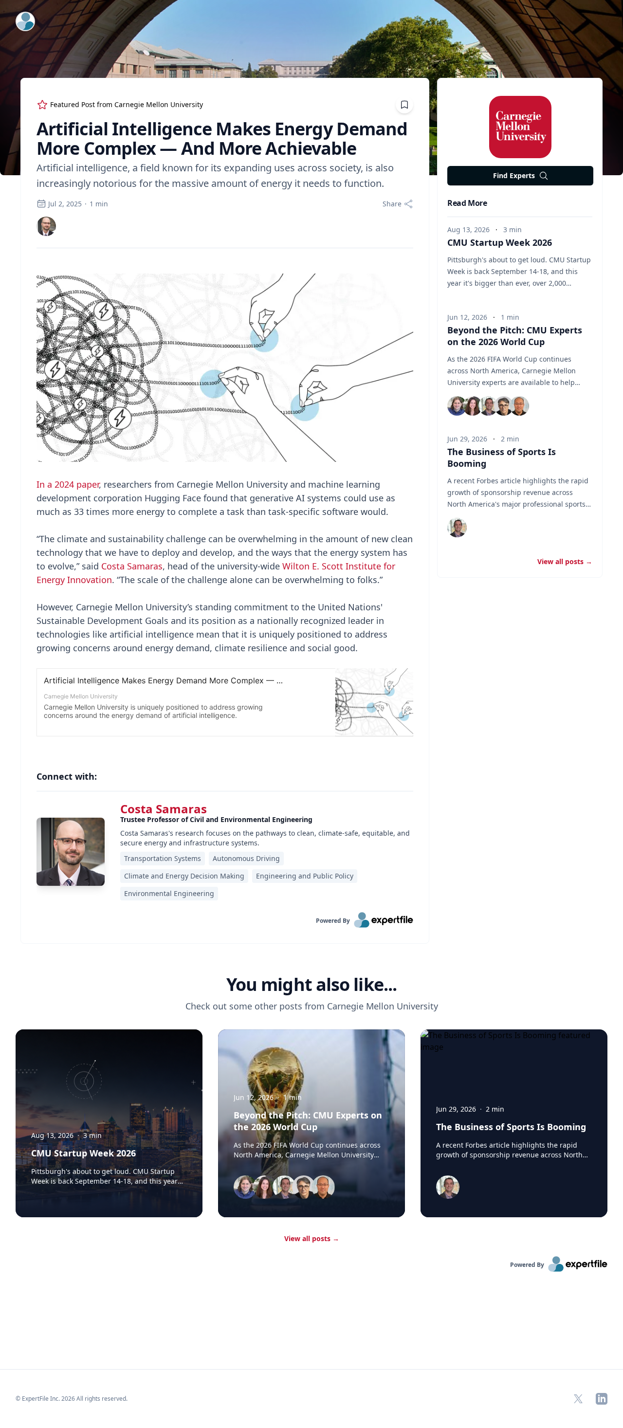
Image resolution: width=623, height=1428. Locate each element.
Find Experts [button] (514, 175)
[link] (46, 226)
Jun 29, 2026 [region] (467, 438)
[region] (225, 505)
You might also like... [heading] (311, 984)
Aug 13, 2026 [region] (468, 229)
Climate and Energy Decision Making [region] (184, 875)
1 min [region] (99, 203)
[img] (46, 226)
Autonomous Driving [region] (246, 858)
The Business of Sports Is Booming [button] (511, 1127)
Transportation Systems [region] (162, 858)
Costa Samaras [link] (163, 809)
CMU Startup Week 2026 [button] (499, 242)
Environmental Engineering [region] (169, 893)
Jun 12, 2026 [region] (467, 317)
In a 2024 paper (68, 484)
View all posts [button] (564, 561)
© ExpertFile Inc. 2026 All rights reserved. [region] (72, 1398)
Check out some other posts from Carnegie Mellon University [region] (311, 1006)
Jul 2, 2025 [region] (65, 203)
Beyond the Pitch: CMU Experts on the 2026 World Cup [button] (514, 336)
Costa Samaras (132, 566)
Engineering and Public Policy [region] (304, 875)
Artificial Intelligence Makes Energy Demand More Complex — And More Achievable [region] (222, 138)
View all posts (311, 1238)
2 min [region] (510, 438)
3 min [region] (512, 229)
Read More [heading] (467, 203)
